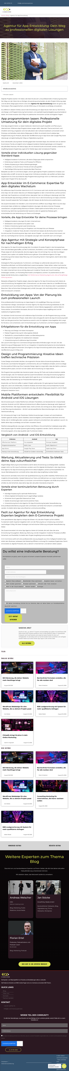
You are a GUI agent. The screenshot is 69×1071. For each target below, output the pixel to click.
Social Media (21, 910)
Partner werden (30, 586)
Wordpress (48, 911)
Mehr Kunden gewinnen (13, 584)
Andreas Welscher (20, 897)
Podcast (24, 950)
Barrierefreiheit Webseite (45, 906)
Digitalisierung (42, 908)
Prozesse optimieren (29, 584)
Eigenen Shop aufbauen (13, 581)
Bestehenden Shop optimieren (32, 581)
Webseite (40, 911)
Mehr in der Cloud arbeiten (14, 586)
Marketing (17, 908)
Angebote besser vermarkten (53, 581)
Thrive (50, 908)
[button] (43, 10)
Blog (7, 15)
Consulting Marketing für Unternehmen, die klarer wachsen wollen (50, 798)
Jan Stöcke (43, 897)
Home (3, 15)
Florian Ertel (17, 938)
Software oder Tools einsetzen (47, 584)
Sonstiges (40, 586)
